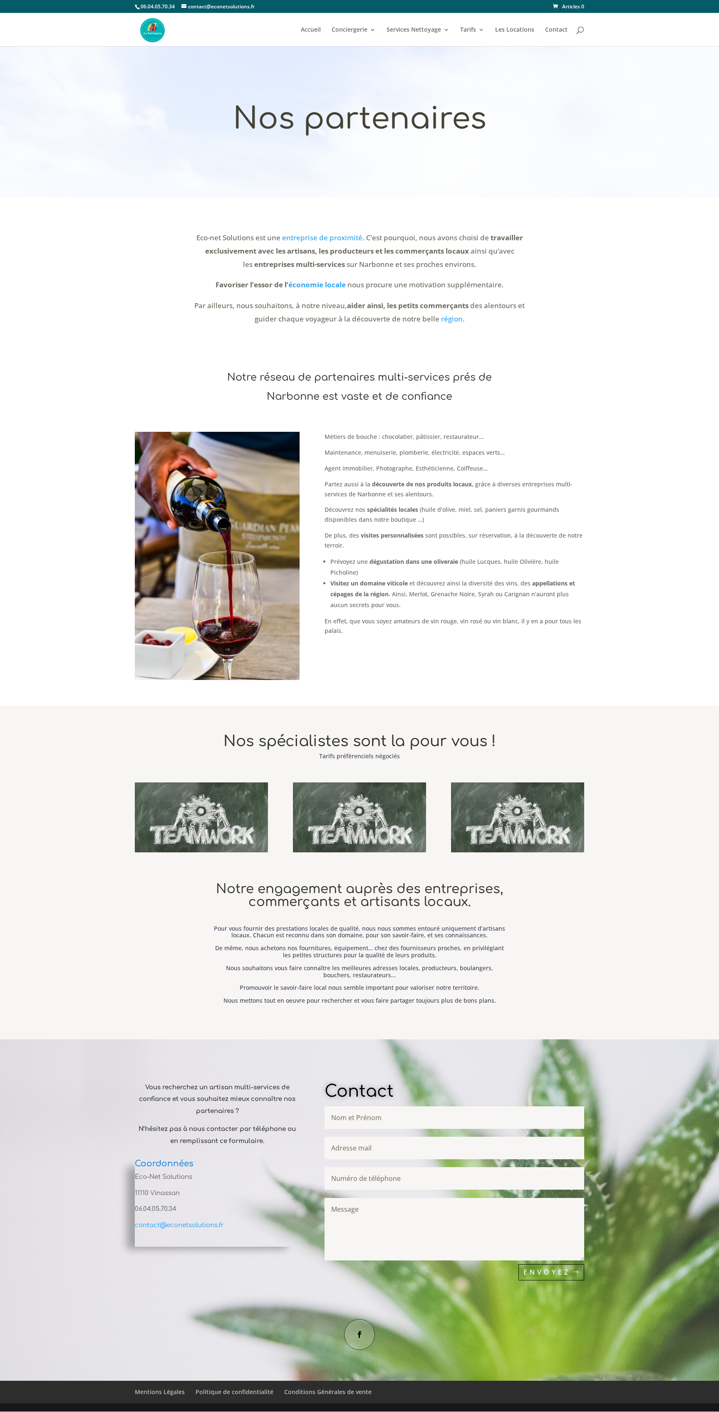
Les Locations (514, 30)
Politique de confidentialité (234, 1392)
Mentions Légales (160, 1392)
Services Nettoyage (414, 30)
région (452, 319)
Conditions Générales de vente (328, 1392)
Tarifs (468, 30)
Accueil (311, 30)
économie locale (317, 284)
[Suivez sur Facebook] (359, 1334)
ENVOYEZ (546, 1272)
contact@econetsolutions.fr (179, 1225)
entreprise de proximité (322, 237)
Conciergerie (349, 30)
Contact (556, 30)
